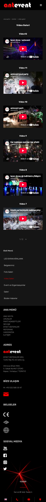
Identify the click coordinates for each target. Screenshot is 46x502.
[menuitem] (23, 259)
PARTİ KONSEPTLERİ (12, 321)
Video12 (23, 34)
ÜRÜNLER (7, 319)
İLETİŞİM (6, 335)
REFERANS (8, 329)
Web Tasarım (27, 492)
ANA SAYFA (8, 316)
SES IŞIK (6, 324)
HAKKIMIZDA (8, 332)
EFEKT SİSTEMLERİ (11, 327)
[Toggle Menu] (41, 5)
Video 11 (23, 68)
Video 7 (23, 204)
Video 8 (23, 170)
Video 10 (23, 102)
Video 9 (23, 136)
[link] (6, 499)
